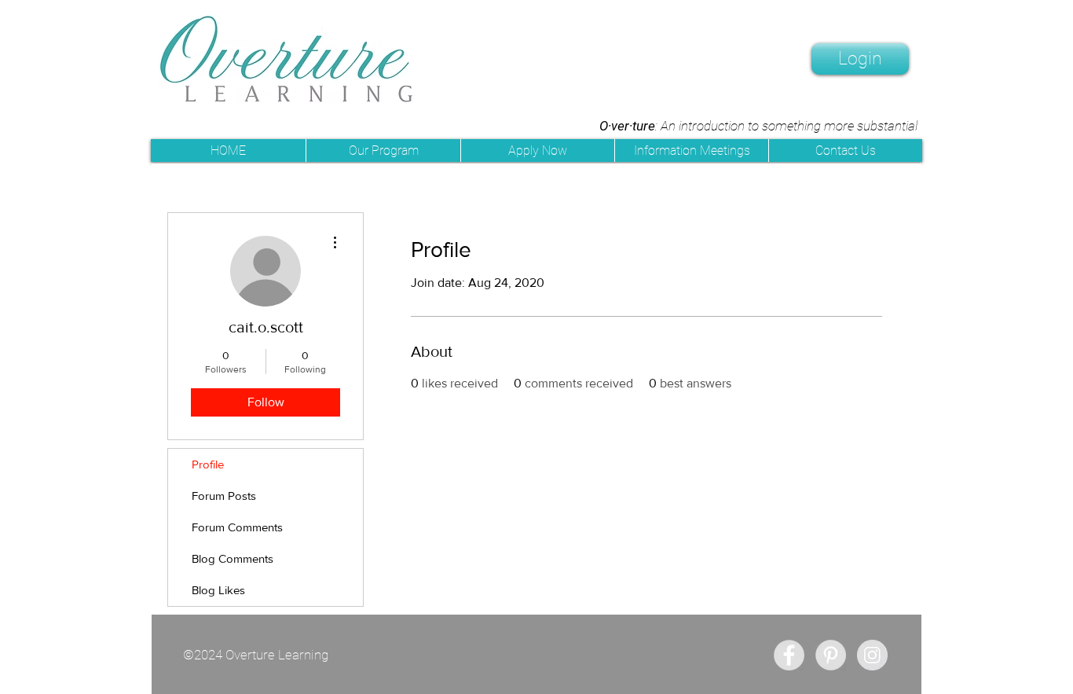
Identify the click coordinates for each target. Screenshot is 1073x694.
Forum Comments (237, 527)
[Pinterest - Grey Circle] (830, 655)
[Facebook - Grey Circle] (789, 655)
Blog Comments (232, 558)
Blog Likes (218, 590)
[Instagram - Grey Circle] (872, 655)
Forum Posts (224, 495)
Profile (208, 464)
